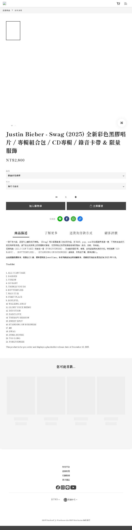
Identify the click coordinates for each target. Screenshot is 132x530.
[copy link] (80, 218)
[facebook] (66, 218)
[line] (60, 218)
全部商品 (6, 10)
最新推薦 (18, 10)
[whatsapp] (73, 218)
